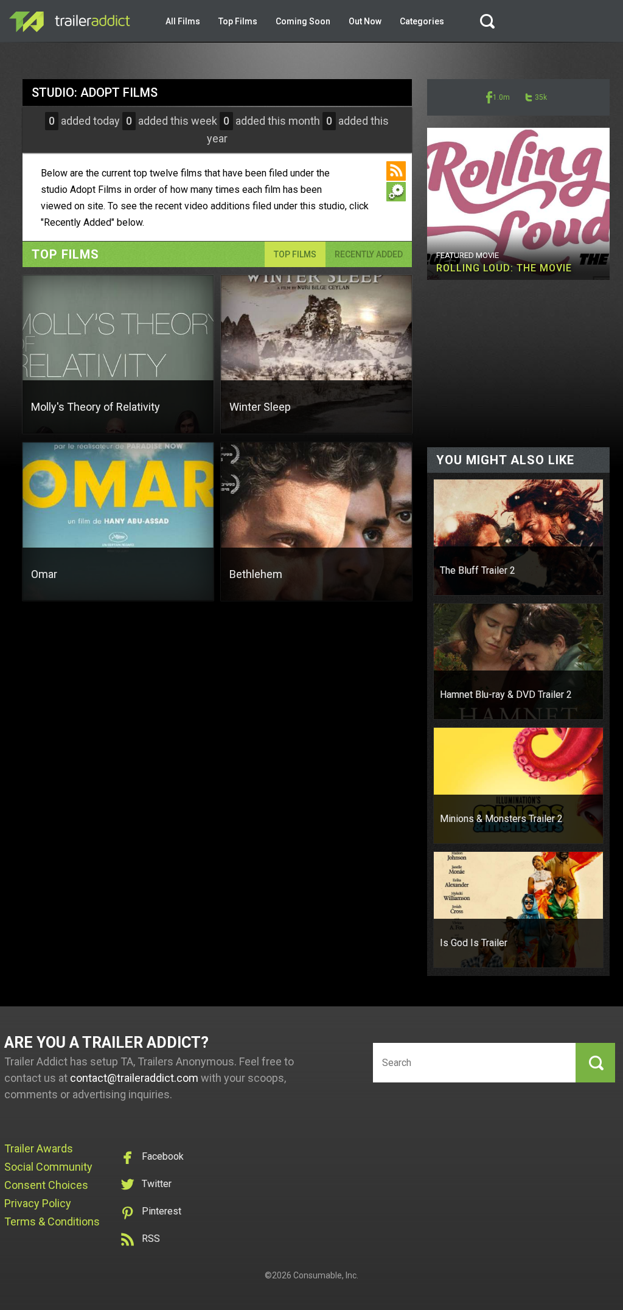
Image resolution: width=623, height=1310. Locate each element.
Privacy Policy (37, 1203)
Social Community (48, 1166)
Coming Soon (303, 21)
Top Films (237, 21)
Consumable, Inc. (325, 1275)
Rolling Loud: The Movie (504, 268)
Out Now (365, 21)
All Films (182, 21)
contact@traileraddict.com (134, 1077)
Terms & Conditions (52, 1221)
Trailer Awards (38, 1148)
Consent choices (46, 1185)
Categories (422, 21)
